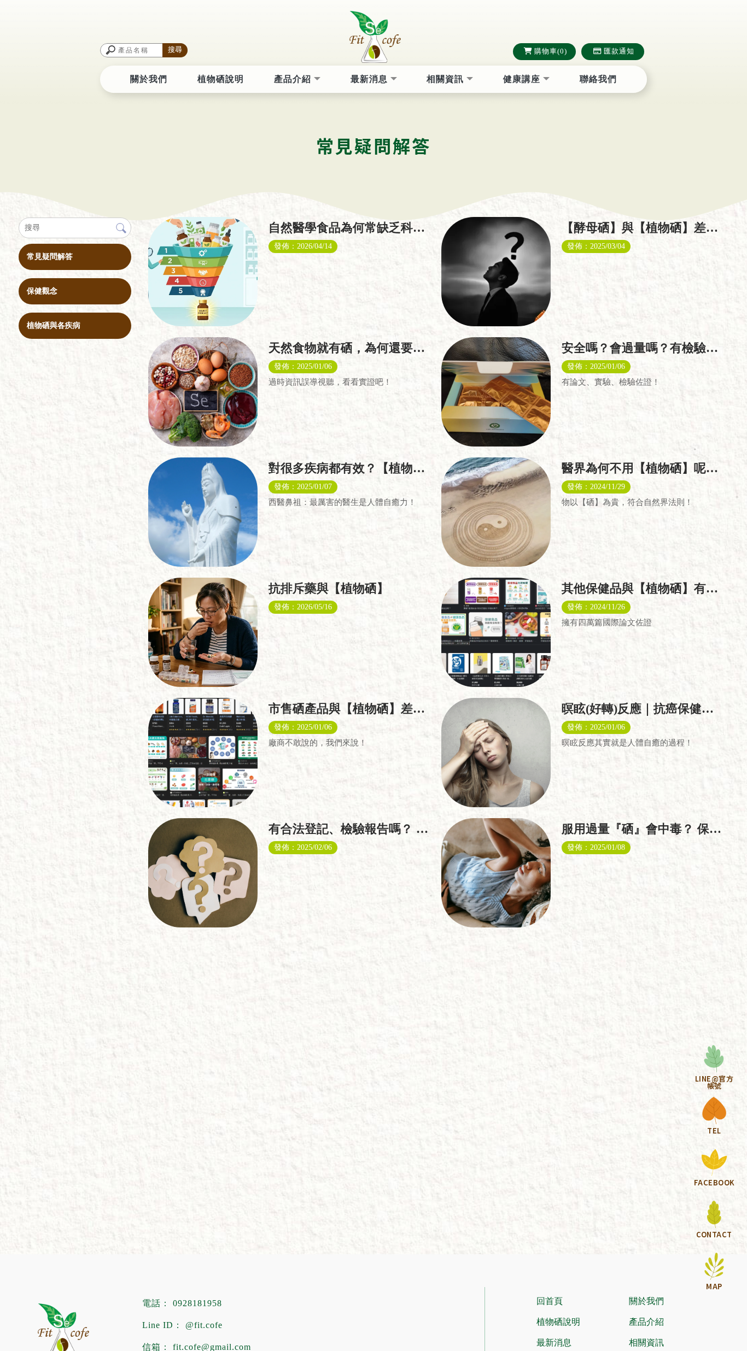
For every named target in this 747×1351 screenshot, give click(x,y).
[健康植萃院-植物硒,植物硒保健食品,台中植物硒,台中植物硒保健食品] (373, 38)
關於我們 (148, 79)
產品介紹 (294, 79)
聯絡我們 (598, 79)
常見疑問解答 (50, 256)
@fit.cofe (204, 1325)
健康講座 (523, 79)
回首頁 (549, 1301)
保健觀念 (42, 291)
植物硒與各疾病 (53, 325)
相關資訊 (446, 79)
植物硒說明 (220, 79)
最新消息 (370, 79)
